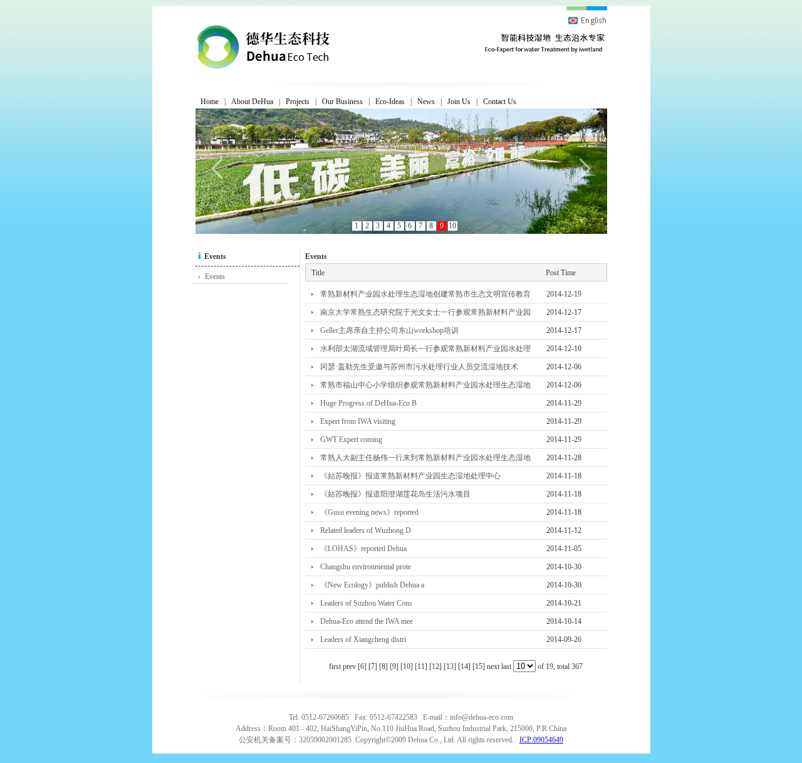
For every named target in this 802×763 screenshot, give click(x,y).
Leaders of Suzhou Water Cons (366, 603)
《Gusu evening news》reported (369, 512)
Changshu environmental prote (365, 566)
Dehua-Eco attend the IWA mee (366, 621)
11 (421, 666)
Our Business (342, 101)
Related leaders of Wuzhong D (365, 530)
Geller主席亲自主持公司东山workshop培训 (389, 330)
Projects (298, 101)
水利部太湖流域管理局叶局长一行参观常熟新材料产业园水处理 (425, 348)
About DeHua (252, 101)
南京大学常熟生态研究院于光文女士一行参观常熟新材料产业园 (425, 312)
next (493, 666)
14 (464, 666)
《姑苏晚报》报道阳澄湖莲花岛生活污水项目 (395, 494)
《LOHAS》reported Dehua (363, 548)
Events (215, 276)
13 (450, 666)
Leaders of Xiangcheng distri (363, 639)
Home (209, 101)
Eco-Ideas (390, 101)
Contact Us (499, 101)
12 (435, 666)
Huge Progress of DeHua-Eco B (368, 403)
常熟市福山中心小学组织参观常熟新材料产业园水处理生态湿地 (425, 385)
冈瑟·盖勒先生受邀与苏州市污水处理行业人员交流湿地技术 (419, 366)
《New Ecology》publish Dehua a (372, 585)
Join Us (459, 101)
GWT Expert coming (351, 439)
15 (478, 666)
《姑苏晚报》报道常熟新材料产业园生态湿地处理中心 (410, 475)
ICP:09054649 (541, 739)
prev (349, 666)
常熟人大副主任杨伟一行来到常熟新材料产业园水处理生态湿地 (425, 457)
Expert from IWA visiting (357, 421)
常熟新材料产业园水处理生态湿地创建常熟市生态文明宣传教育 (425, 294)
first (335, 666)
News (426, 101)
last (506, 666)
